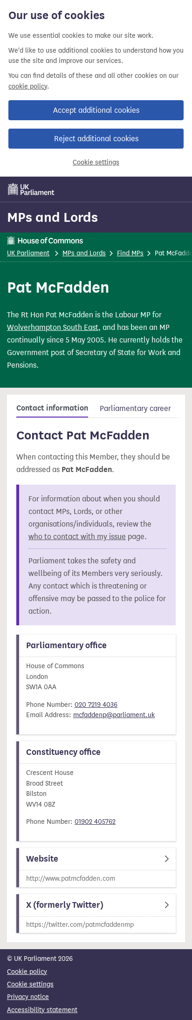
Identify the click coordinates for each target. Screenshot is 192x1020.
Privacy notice (28, 997)
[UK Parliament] (31, 189)
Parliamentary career (135, 408)
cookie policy (27, 86)
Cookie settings (96, 162)
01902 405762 (95, 822)
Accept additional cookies (96, 110)
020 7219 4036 (96, 705)
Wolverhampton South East (52, 327)
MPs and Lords (52, 217)
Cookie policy (27, 972)
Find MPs (130, 253)
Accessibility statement (42, 1010)
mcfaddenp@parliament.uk (114, 715)
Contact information (52, 408)
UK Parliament (28, 253)
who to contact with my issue (77, 536)
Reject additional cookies (96, 138)
